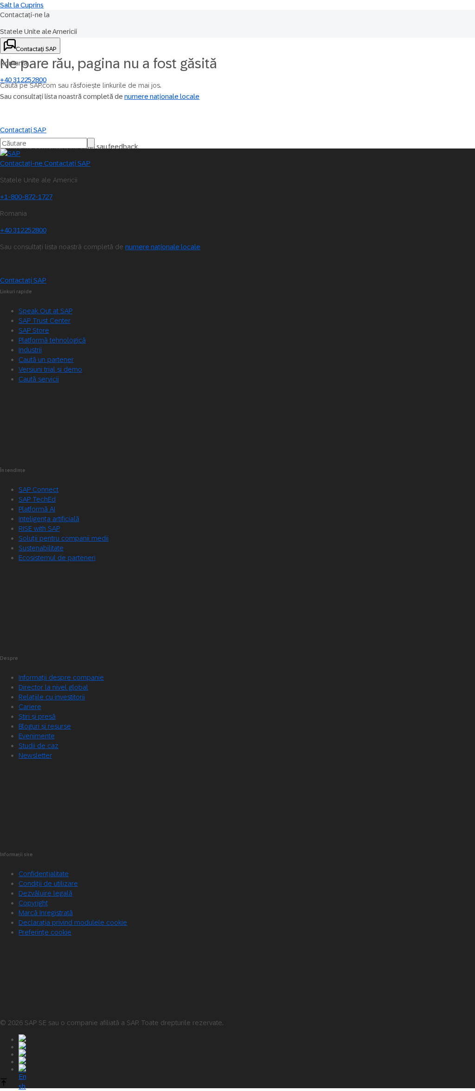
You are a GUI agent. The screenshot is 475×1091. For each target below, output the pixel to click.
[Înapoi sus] (3, 1083)
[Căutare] (91, 143)
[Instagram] (247, 1060)
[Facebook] (247, 1038)
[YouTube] (247, 1045)
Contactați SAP (67, 163)
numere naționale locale (161, 96)
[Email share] (247, 1068)
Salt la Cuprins (22, 5)
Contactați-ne (22, 163)
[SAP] (10, 153)
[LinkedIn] (247, 1053)
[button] (45, 932)
